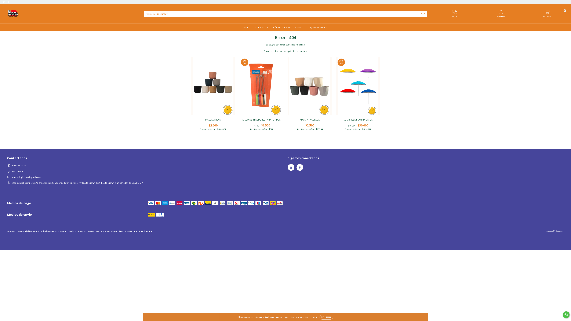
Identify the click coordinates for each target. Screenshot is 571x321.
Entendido (326, 317)
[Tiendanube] (554, 231)
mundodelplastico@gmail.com (26, 177)
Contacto (300, 27)
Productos (260, 27)
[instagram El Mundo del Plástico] (4, 2)
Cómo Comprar (281, 27)
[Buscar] (423, 13)
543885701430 (19, 165)
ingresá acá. (118, 231)
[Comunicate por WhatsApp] (566, 314)
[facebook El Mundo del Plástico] (9, 2)
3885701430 (17, 171)
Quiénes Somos (319, 27)
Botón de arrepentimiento (139, 231)
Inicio (246, 27)
